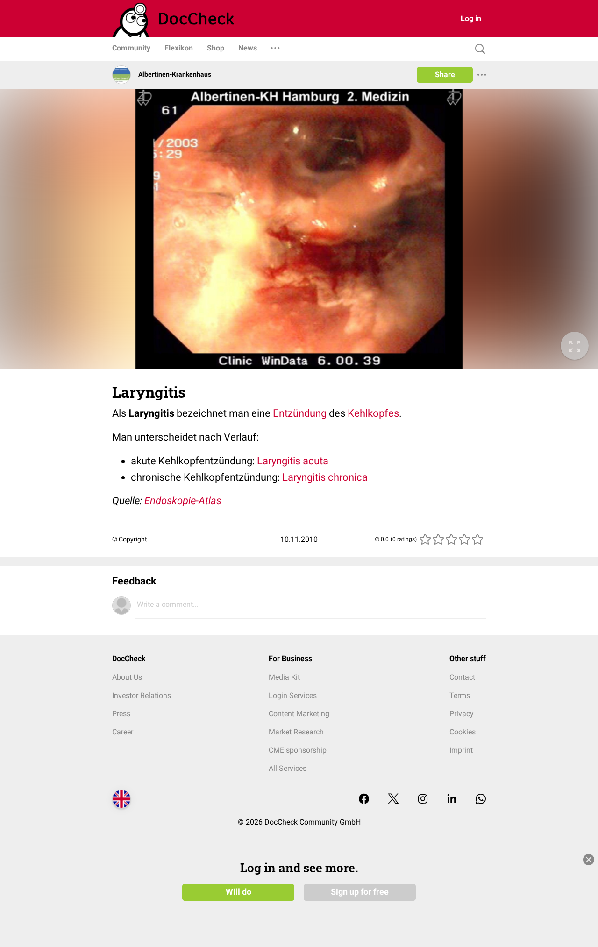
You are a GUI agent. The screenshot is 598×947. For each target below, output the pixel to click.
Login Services (293, 695)
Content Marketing (299, 713)
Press (121, 713)
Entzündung (300, 413)
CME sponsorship (298, 750)
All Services (287, 768)
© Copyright (129, 539)
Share (445, 74)
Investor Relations (141, 695)
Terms (459, 695)
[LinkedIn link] (452, 799)
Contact (462, 677)
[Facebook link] (364, 799)
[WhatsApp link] (481, 799)
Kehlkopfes (373, 413)
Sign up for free (360, 892)
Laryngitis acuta (292, 461)
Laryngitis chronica (325, 477)
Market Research (296, 731)
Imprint (461, 750)
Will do (238, 892)
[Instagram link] (423, 799)
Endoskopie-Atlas (182, 500)
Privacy (461, 713)
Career (122, 731)
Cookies (462, 731)
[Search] (478, 49)
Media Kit (284, 677)
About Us (127, 677)
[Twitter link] (393, 799)
